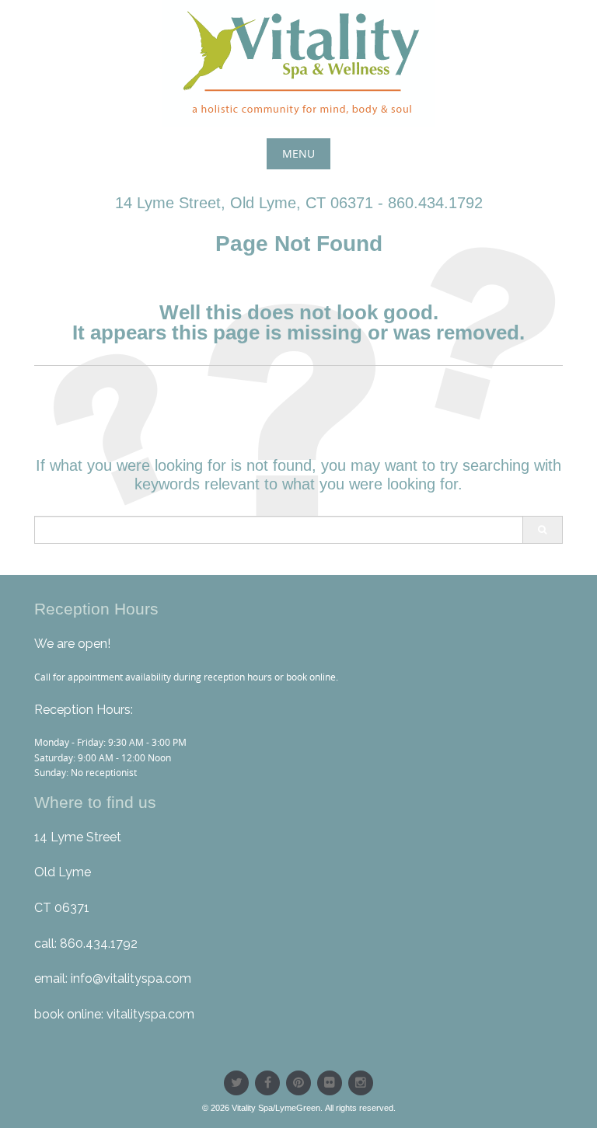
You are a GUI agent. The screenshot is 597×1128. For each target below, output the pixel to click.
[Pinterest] (298, 1083)
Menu (298, 153)
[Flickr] (329, 1083)
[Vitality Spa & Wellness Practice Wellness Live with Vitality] (298, 63)
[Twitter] (236, 1083)
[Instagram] (360, 1083)
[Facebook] (267, 1083)
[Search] (542, 530)
